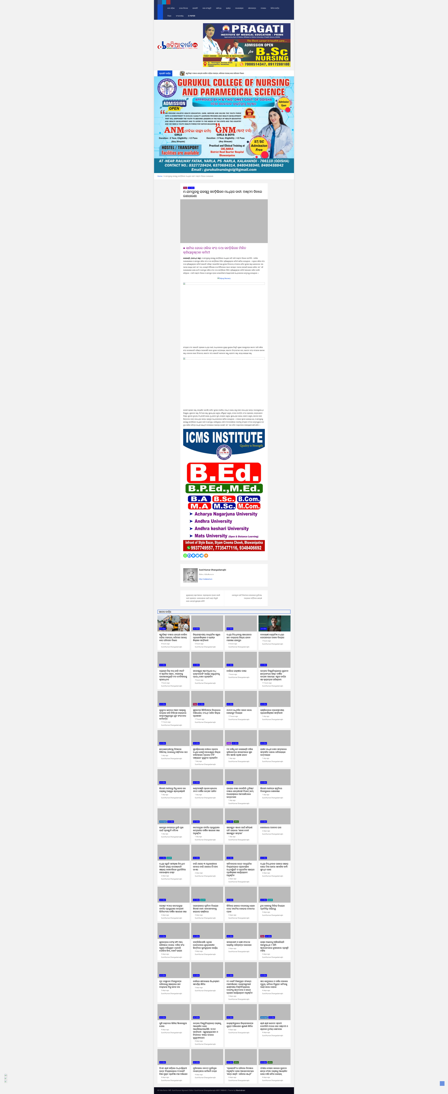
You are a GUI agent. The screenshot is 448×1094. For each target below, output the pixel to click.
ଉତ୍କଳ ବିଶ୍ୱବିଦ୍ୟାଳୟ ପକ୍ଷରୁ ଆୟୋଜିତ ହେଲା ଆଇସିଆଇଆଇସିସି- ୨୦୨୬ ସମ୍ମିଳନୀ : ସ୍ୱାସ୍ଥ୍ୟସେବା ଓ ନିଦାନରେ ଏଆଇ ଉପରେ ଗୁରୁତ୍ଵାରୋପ (207, 1030)
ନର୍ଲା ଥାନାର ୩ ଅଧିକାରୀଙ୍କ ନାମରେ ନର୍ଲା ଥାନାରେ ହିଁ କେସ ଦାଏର (205, 866)
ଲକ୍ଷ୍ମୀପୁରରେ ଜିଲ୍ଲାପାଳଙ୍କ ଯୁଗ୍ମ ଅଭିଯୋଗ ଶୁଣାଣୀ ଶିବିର (240, 1024)
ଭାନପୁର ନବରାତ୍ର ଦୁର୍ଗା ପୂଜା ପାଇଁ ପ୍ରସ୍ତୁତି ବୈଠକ (171, 829)
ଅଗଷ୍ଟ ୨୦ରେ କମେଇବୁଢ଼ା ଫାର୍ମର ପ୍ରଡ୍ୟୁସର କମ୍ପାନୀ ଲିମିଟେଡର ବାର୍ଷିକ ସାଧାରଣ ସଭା (173, 908)
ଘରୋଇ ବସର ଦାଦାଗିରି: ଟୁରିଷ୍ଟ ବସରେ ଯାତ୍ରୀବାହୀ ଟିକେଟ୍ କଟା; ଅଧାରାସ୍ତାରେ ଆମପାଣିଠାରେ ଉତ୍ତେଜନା (240, 792)
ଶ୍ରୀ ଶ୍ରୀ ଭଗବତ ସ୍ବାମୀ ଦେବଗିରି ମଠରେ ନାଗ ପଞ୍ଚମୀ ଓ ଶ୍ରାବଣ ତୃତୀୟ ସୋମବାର (274, 1026)
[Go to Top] (442, 1083)
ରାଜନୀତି (195, 8)
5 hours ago (199, 644)
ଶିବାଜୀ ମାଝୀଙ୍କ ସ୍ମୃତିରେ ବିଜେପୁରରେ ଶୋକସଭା (271, 790)
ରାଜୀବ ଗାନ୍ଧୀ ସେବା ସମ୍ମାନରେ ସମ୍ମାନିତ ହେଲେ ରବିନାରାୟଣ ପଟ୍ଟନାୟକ (273, 752)
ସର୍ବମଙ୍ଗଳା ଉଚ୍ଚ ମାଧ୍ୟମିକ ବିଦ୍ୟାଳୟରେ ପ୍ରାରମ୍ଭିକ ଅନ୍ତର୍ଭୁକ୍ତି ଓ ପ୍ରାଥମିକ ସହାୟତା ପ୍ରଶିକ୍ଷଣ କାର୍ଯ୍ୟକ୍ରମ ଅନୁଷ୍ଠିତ (240, 869)
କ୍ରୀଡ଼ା (228, 8)
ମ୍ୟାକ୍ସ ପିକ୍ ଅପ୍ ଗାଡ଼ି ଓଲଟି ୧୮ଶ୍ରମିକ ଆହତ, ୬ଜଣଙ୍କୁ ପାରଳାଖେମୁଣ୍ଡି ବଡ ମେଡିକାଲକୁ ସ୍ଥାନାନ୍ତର (173, 675)
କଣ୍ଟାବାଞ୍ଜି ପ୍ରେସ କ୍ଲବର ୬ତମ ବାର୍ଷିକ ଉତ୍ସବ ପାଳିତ (205, 790)
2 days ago (266, 831)
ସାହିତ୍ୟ (218, 8)
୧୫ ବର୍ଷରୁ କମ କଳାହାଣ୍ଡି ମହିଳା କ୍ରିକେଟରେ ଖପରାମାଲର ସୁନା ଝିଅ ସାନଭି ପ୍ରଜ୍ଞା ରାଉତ (240, 752)
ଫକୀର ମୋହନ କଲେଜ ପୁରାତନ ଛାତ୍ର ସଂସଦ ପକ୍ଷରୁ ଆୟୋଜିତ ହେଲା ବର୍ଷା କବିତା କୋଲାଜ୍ (273, 1071)
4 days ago (266, 990)
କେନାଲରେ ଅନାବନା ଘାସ (270, 827)
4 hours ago (165, 644)
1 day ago (265, 716)
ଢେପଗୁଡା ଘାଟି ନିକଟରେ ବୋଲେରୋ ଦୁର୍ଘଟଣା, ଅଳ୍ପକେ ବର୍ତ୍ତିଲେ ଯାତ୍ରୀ (247, 596)
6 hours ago (232, 644)
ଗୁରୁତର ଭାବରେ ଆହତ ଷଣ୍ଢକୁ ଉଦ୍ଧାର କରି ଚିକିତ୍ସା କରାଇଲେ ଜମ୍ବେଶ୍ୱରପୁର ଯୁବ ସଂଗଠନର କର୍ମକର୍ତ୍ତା (172, 714)
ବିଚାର (169, 16)
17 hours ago (199, 719)
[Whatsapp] (185, 556)
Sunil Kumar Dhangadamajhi (212, 570)
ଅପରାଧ (263, 8)
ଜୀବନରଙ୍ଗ (252, 8)
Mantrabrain (240, 1090)
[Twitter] (197, 556)
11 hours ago (267, 683)
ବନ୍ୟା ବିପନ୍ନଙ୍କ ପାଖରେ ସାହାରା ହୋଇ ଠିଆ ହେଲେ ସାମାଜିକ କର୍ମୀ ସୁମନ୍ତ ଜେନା (274, 866)
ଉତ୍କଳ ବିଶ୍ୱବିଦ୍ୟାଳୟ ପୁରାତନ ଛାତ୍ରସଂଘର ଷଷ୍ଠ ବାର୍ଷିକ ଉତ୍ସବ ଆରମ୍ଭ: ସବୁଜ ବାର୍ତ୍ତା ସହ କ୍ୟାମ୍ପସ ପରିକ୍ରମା (274, 675)
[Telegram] (202, 556)
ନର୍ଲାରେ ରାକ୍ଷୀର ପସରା (237, 671)
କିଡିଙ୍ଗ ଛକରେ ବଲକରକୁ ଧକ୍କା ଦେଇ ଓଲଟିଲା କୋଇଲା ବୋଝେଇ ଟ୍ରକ (241, 908)
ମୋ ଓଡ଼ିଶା (171, 8)
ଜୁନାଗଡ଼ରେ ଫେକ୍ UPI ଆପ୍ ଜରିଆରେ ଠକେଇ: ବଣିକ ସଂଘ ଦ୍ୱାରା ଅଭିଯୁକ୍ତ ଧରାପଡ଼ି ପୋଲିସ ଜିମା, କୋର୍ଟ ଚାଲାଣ (171, 946)
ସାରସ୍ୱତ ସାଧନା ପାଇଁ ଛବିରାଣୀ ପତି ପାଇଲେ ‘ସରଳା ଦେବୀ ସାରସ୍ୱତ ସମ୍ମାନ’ (239, 830)
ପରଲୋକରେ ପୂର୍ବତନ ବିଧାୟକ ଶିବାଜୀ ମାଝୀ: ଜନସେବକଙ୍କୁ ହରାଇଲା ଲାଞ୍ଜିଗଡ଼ (205, 908)
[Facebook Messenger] (193, 556)
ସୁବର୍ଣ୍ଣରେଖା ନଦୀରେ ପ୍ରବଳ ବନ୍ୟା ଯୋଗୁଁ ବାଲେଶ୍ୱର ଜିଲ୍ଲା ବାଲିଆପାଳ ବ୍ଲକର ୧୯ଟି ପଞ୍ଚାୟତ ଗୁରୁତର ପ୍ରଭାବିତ (206, 753)
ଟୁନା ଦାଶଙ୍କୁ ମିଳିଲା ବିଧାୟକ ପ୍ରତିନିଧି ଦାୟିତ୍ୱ (272, 907)
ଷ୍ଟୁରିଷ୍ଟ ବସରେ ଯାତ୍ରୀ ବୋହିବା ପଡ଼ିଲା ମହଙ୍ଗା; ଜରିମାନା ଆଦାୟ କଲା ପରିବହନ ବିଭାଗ (173, 637)
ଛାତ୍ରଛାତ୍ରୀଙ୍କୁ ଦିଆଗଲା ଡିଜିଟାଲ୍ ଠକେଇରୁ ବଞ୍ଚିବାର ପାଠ (173, 750)
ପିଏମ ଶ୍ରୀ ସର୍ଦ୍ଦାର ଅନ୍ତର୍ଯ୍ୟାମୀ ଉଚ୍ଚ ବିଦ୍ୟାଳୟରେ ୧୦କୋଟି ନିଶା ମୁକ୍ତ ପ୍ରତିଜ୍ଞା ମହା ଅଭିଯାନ (173, 1071)
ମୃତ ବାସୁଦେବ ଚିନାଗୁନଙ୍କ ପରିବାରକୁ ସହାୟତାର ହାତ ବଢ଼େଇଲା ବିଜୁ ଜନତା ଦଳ (170, 984)
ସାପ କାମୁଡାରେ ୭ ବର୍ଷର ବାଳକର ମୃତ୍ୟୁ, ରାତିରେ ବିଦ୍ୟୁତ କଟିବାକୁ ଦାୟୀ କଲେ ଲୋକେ (274, 984)
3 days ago (165, 915)
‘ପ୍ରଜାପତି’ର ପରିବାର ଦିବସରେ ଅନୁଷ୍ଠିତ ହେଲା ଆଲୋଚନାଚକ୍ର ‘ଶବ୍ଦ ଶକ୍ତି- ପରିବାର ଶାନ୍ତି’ (240, 1071)
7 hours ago (266, 641)
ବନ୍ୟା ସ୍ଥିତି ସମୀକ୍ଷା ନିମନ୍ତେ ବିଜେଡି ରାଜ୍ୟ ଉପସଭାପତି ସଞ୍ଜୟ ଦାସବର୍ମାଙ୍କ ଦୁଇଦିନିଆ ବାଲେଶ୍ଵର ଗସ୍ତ (172, 868)
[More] (206, 556)
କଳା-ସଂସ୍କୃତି (207, 8)
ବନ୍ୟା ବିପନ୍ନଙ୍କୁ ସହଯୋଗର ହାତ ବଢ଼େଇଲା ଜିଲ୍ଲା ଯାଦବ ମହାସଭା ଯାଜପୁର (239, 637)
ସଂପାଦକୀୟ (179, 16)
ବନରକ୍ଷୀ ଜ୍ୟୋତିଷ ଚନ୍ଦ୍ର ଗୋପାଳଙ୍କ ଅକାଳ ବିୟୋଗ (272, 636)
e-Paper (191, 16)
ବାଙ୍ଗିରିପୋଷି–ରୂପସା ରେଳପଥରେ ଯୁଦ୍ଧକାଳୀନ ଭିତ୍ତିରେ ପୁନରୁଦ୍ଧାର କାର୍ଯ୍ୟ (205, 945)
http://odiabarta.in (205, 579)
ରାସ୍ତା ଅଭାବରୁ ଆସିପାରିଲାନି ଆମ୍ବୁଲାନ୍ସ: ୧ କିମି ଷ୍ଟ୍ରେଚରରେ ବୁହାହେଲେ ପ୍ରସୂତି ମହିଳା (274, 946)
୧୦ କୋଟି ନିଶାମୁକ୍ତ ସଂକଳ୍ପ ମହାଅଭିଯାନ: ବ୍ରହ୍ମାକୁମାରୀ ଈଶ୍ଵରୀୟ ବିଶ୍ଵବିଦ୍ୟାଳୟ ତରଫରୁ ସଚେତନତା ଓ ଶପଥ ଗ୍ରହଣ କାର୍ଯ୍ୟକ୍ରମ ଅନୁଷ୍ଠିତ (240, 987)
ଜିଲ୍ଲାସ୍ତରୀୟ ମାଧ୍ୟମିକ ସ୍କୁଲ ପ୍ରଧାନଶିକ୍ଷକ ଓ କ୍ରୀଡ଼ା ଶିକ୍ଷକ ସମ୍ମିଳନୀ (206, 637)
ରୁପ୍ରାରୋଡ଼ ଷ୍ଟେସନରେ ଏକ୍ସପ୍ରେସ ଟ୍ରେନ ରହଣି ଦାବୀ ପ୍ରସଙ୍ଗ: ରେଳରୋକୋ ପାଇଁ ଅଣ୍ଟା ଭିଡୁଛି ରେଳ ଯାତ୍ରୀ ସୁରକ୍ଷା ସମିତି (203, 598)
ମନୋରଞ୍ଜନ (239, 8)
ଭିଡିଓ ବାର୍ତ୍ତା (275, 8)
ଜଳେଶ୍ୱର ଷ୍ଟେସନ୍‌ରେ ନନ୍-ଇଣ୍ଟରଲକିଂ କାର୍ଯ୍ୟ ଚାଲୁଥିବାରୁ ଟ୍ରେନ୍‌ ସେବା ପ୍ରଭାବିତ (206, 674)
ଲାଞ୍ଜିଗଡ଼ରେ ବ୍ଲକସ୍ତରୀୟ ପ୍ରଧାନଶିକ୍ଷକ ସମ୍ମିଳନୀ (272, 711)
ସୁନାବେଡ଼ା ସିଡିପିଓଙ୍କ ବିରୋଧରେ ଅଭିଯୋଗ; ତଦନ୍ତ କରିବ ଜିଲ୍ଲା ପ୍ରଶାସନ (206, 713)
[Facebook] (189, 556)
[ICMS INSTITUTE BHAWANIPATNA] (224, 430)
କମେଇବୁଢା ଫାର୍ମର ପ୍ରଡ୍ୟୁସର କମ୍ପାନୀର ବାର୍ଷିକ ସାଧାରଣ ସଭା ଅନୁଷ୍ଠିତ (206, 830)
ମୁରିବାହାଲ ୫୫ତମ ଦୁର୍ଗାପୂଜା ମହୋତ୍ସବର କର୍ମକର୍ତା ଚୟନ (205, 1069)
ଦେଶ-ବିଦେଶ (183, 8)
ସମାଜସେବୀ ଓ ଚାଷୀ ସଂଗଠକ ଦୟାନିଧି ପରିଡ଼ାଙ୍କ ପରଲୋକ (239, 943)
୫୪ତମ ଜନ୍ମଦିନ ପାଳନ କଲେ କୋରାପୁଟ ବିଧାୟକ (239, 711)
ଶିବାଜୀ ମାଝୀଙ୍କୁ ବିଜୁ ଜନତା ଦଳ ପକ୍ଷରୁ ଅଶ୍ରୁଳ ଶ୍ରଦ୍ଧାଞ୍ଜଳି (172, 790)
